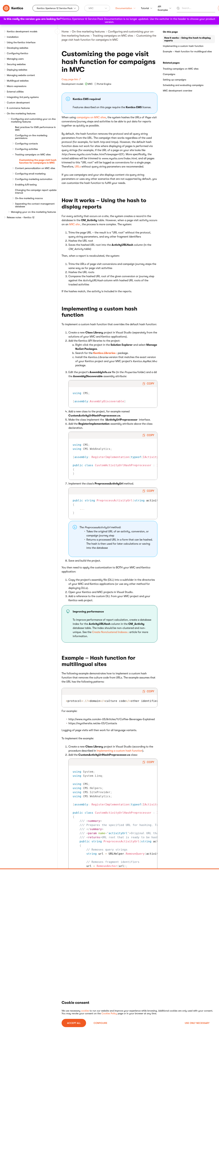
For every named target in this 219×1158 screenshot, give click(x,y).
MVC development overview (177, 90)
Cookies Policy (109, 1013)
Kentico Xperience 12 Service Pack (55, 8)
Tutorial (145, 8)
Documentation (123, 8)
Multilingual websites (18, 80)
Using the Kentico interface (21, 42)
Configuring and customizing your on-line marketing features (33, 120)
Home (65, 31)
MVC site (74, 224)
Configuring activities (26, 149)
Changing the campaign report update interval (35, 191)
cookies (85, 1010)
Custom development (18, 102)
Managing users (15, 58)
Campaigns (169, 74)
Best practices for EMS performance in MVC (35, 128)
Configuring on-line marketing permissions (31, 136)
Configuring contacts (26, 143)
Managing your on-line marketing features (33, 212)
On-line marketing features (21, 113)
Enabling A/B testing (26, 184)
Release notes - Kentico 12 (20, 217)
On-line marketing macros (29, 198)
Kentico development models (22, 31)
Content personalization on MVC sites (35, 168)
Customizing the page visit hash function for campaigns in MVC (37, 161)
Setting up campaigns (174, 79)
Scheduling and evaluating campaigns (183, 85)
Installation (13, 37)
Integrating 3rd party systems (23, 97)
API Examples (163, 8)
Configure (100, 1023)
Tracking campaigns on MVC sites (33, 154)
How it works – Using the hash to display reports (187, 39)
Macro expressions (16, 86)
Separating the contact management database (35, 205)
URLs (78, 166)
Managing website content (21, 75)
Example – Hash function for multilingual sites (187, 51)
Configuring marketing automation (33, 179)
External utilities (15, 91)
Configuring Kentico (17, 53)
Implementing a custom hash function (119, 750)
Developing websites (17, 47)
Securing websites (16, 64)
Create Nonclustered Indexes (109, 632)
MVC (91, 8)
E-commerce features (18, 108)
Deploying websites (17, 69)
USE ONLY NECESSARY (197, 1023)
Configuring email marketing (30, 173)
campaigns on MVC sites (91, 117)
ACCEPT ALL (74, 1023)
